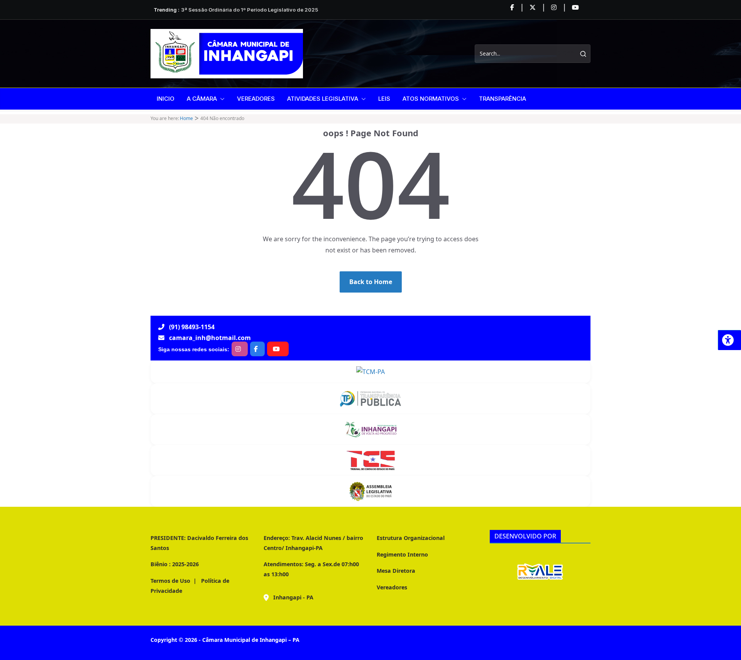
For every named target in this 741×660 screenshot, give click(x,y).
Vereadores (392, 587)
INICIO (165, 98)
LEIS (384, 98)
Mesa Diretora (396, 570)
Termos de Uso (170, 580)
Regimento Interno (402, 554)
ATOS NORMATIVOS (431, 98)
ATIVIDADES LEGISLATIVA (322, 98)
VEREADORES (256, 98)
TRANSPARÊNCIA (502, 98)
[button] (221, 98)
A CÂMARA (202, 98)
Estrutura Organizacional (411, 538)
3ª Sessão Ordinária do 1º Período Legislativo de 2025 (249, 10)
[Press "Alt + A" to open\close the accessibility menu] (729, 340)
